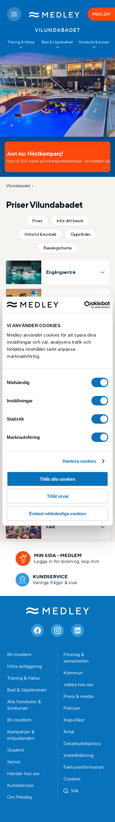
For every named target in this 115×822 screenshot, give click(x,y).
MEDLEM (101, 14)
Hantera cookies (79, 461)
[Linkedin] (77, 630)
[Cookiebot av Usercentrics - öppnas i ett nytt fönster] (84, 305)
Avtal (68, 732)
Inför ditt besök (70, 221)
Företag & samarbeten (76, 657)
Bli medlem (19, 654)
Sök (74, 791)
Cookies (71, 779)
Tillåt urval (57, 496)
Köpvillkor (74, 720)
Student (15, 750)
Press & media (78, 696)
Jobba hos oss (78, 684)
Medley (57, 611)
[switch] (99, 400)
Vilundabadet (18, 186)
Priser (37, 221)
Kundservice (20, 785)
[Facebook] (37, 630)
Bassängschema (57, 248)
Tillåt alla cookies (57, 478)
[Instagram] (57, 630)
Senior (14, 762)
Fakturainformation (83, 767)
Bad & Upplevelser (27, 690)
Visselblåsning (78, 755)
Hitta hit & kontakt (40, 234)
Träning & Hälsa (23, 678)
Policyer (71, 708)
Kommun (73, 673)
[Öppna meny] (14, 14)
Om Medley (19, 797)
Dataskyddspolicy (82, 743)
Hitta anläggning (24, 666)
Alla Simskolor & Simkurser (24, 705)
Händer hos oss (23, 773)
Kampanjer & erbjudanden (20, 735)
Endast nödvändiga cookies (57, 513)
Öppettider (80, 234)
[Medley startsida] (54, 14)
